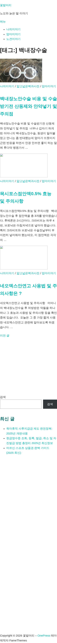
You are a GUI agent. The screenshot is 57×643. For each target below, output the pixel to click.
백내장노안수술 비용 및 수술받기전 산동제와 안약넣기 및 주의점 (28, 106)
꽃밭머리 (5, 5)
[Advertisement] (28, 366)
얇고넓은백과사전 (28, 86)
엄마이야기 (13, 34)
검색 (3, 397)
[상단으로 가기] (1, 630)
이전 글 (4, 335)
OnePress (44, 635)
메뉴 (3, 21)
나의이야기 (13, 29)
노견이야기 (13, 39)
